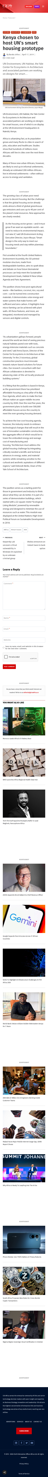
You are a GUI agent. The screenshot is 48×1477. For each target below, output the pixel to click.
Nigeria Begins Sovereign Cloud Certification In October (23, 1342)
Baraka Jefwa (14, 55)
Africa (6, 530)
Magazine (29, 6)
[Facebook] (21, 1443)
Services (20, 1422)
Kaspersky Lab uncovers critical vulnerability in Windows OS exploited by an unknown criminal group (12, 548)
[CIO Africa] (7, 6)
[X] (26, 1443)
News (34, 32)
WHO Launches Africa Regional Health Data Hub (20, 780)
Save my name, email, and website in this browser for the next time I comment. (24, 647)
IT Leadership (26, 32)
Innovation (15, 32)
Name (7, 618)
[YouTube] (32, 1443)
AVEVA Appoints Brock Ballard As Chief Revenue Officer (23, 895)
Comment (8, 583)
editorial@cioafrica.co (31, 692)
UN (25, 530)
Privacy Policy (24, 1464)
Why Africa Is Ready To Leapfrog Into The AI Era (20, 1185)
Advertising (10, 1422)
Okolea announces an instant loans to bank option (36, 543)
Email (7, 629)
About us (28, 1422)
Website (7, 640)
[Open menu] (43, 6)
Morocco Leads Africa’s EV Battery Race (17, 739)
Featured (6, 32)
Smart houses (16, 530)
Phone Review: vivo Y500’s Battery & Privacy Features (22, 1257)
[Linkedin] (16, 1443)
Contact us (38, 1422)
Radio (37, 6)
